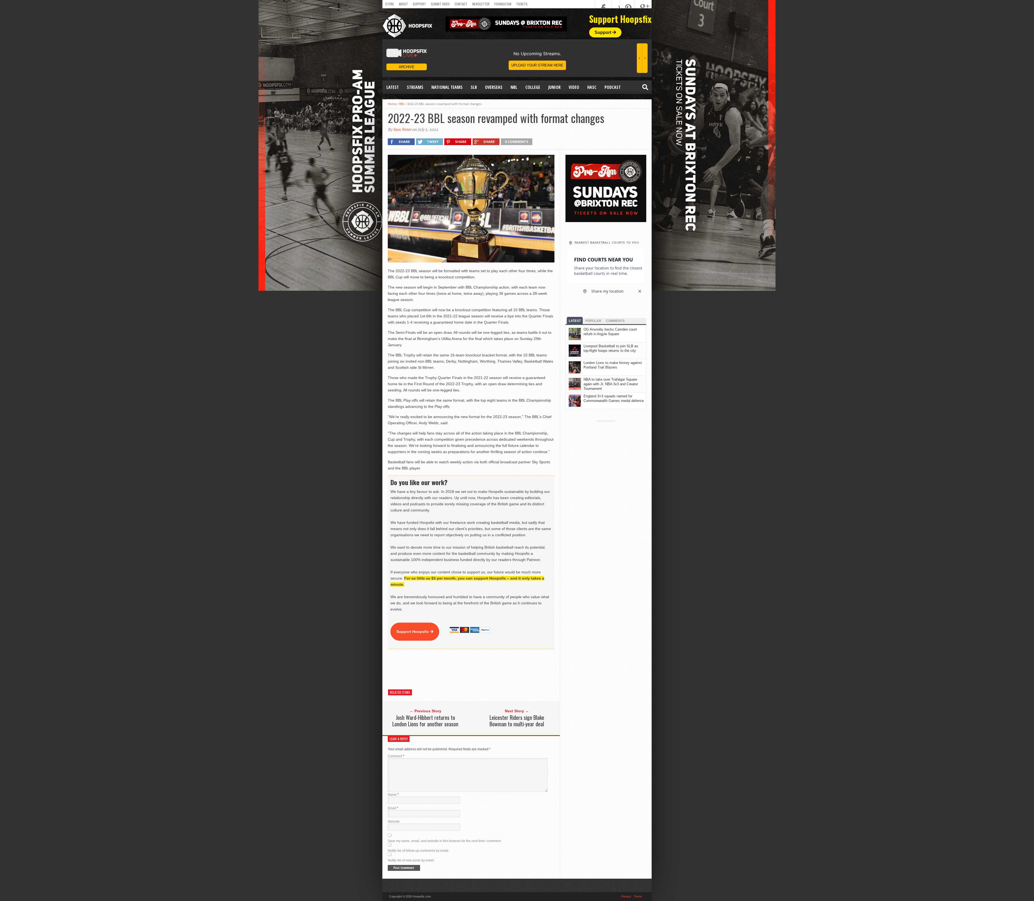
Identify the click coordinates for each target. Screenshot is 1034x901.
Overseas (493, 87)
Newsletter (481, 4)
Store (389, 4)
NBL (514, 87)
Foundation (502, 4)
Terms (638, 896)
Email (393, 808)
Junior (554, 87)
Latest (392, 87)
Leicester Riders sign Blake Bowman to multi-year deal (517, 720)
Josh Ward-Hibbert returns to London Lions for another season (425, 720)
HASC (591, 87)
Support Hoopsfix (413, 631)
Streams (415, 87)
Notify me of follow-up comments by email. (418, 851)
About (403, 4)
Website (394, 821)
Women (393, 101)
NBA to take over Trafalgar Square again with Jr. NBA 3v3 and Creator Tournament (611, 384)
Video (574, 87)
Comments (615, 321)
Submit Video (440, 4)
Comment (396, 756)
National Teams (447, 87)
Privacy (626, 896)
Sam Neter (402, 129)
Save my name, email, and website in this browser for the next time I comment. (444, 841)
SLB (474, 87)
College (532, 87)
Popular (593, 321)
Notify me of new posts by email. (411, 860)
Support (419, 4)
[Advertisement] (486, 669)
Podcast (613, 87)
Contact (461, 4)
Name (393, 795)
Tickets (522, 4)
